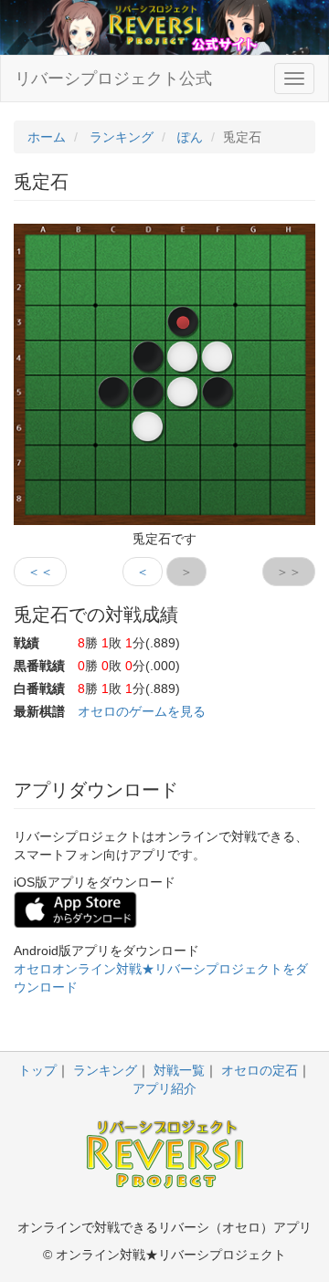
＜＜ (40, 571)
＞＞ (289, 571)
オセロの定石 (259, 1070)
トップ (37, 1070)
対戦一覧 (179, 1070)
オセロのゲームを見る (142, 711)
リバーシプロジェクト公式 (113, 78)
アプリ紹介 (164, 1088)
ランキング (105, 1070)
